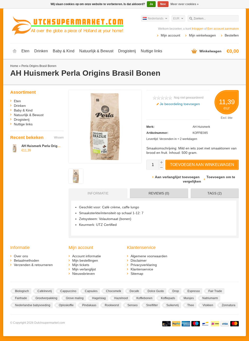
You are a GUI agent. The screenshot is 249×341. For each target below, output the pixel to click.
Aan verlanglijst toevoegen (178, 177)
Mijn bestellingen (85, 260)
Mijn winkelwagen (202, 35)
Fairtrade (21, 298)
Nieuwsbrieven (83, 274)
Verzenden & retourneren (33, 265)
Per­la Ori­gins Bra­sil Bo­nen (38, 66)
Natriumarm (210, 298)
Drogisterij (127, 51)
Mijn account (170, 35)
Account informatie (86, 256)
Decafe (134, 291)
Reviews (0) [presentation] (159, 193)
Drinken (41, 51)
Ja (151, 4)
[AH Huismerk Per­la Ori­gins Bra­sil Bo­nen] (76, 182)
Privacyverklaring (144, 265)
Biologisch (22, 291)
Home (14, 51)
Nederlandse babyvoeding (32, 305)
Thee (190, 305)
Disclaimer (139, 260)
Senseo (132, 305)
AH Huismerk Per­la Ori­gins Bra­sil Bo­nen (51, 146)
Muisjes (189, 298)
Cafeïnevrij (44, 291)
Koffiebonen (144, 298)
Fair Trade (215, 291)
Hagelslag (99, 298)
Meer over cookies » (184, 4)
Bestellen (232, 35)
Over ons (21, 256)
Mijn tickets (80, 265)
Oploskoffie (66, 305)
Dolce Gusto (156, 291)
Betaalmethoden (26, 260)
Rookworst (112, 305)
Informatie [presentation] (98, 193)
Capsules (91, 291)
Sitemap (137, 274)
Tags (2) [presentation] (214, 193)
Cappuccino (68, 291)
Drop (175, 291)
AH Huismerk (201, 127)
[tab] (96, 193)
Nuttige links (151, 51)
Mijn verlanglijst (84, 269)
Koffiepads (168, 298)
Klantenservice (142, 269)
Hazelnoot (121, 298)
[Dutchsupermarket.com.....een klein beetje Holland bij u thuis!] (67, 25)
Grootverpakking (46, 298)
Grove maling (75, 298)
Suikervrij (172, 305)
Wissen (59, 137)
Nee (163, 4)
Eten (25, 51)
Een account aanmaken (223, 28)
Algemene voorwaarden (149, 256)
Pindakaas (89, 305)
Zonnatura (228, 305)
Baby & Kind (63, 51)
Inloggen (198, 28)
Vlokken (208, 305)
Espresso (193, 291)
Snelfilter (152, 305)
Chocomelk (113, 291)
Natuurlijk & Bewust (96, 51)
